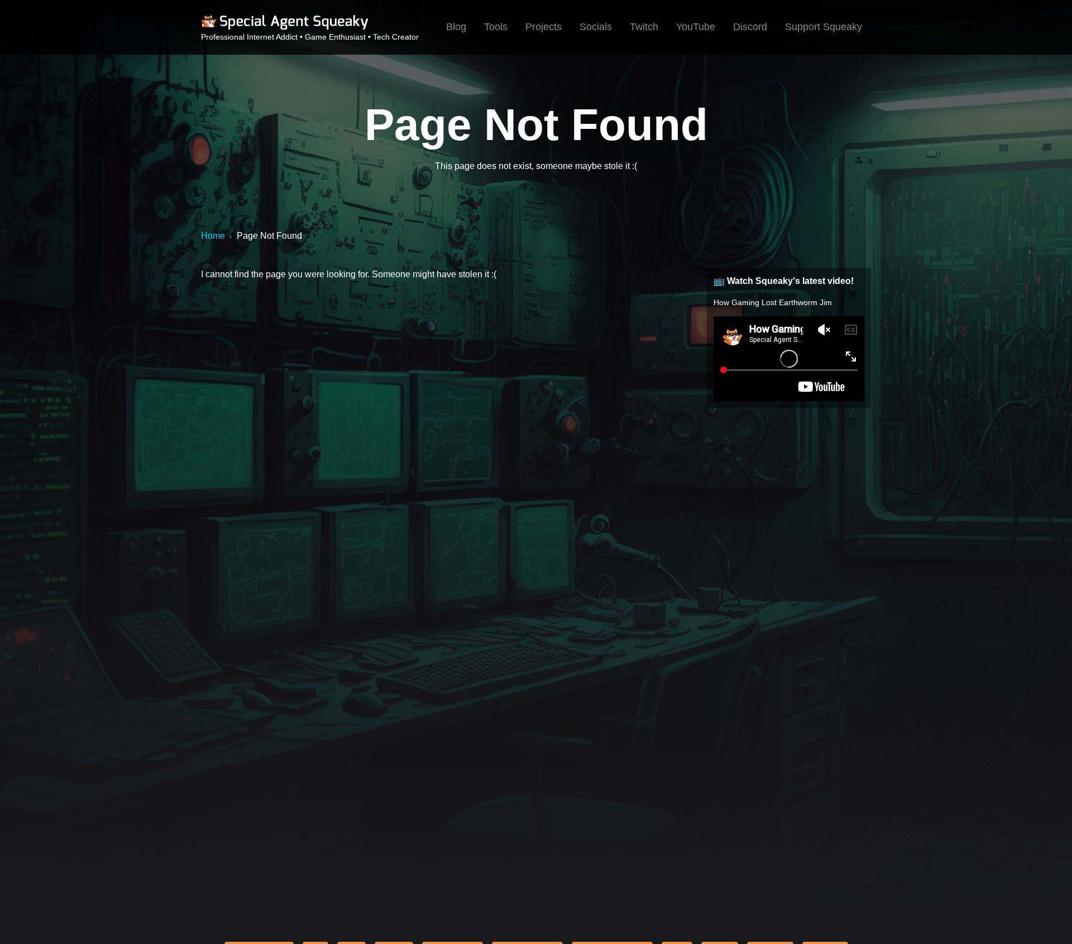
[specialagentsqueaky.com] (284, 27)
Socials (596, 26)
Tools (496, 26)
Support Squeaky (823, 26)
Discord (750, 26)
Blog (456, 26)
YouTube (695, 26)
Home (213, 235)
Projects (543, 26)
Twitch (644, 26)
